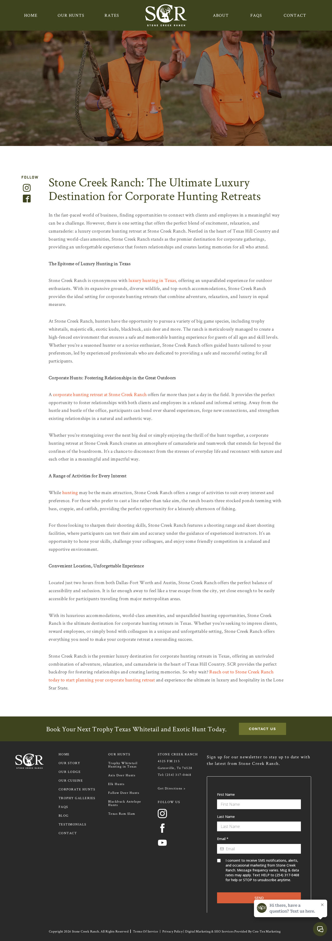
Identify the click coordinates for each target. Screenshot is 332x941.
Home (30, 15)
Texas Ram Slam (121, 813)
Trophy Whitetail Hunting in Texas (123, 765)
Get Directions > (172, 788)
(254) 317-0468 (178, 774)
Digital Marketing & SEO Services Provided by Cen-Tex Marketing (232, 931)
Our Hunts (71, 15)
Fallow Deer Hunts (124, 792)
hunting (70, 492)
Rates (112, 15)
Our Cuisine (71, 780)
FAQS (256, 15)
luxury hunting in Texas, (153, 280)
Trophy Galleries (77, 798)
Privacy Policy (172, 931)
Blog (64, 815)
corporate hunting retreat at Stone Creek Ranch (100, 394)
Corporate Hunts (77, 789)
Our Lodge (70, 771)
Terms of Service (145, 931)
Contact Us (262, 729)
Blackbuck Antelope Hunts (124, 803)
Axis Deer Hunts (122, 775)
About (221, 15)
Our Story (69, 763)
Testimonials (73, 824)
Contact (295, 15)
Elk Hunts (116, 784)
